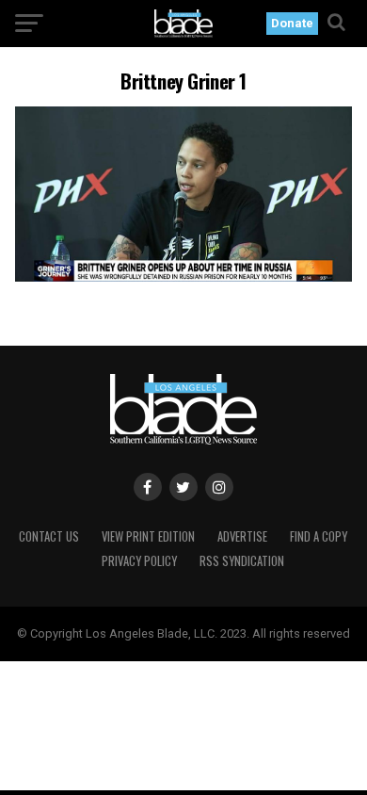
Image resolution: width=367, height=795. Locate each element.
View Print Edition (148, 536)
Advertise (242, 536)
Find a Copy (318, 536)
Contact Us (49, 536)
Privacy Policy (139, 561)
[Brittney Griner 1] (183, 276)
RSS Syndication (241, 561)
